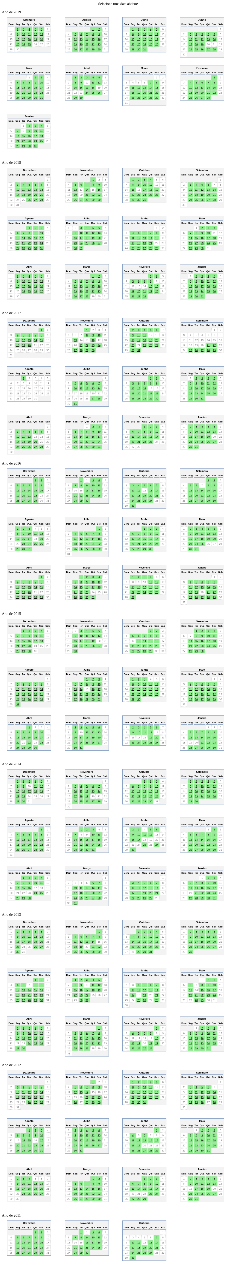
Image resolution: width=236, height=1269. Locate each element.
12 (35, 34)
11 (29, 34)
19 (35, 39)
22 (93, 44)
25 (29, 44)
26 (75, 49)
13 (41, 34)
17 (23, 39)
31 (144, 49)
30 (99, 49)
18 (29, 39)
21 (87, 44)
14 (87, 39)
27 (81, 49)
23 (17, 44)
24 (23, 44)
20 (41, 39)
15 (93, 39)
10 (23, 34)
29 (93, 49)
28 (87, 49)
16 (17, 39)
